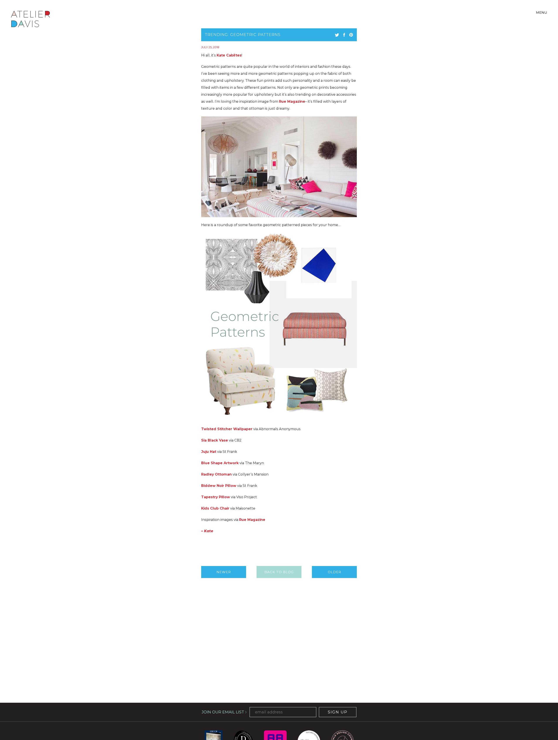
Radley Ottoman (216, 474)
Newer (223, 572)
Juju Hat (208, 452)
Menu (541, 12)
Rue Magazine (292, 101)
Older (334, 572)
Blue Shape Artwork (220, 463)
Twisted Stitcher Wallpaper (226, 429)
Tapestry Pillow (215, 497)
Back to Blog (279, 572)
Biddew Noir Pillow (218, 486)
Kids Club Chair (215, 508)
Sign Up (337, 712)
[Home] (30, 20)
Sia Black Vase (214, 440)
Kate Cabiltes (229, 55)
